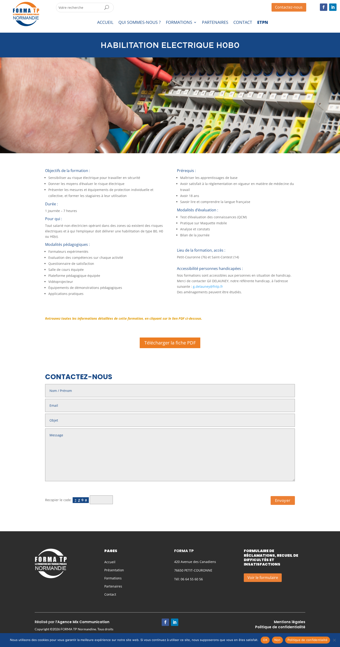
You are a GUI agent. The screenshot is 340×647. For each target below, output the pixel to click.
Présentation (114, 570)
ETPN (262, 22)
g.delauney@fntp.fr (208, 286)
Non (277, 640)
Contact (110, 594)
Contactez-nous (289, 7)
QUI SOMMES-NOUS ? (139, 22)
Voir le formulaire (262, 577)
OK (265, 640)
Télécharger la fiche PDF (170, 343)
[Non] (334, 640)
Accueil (109, 562)
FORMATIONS (179, 22)
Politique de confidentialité (307, 640)
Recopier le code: (59, 500)
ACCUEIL (105, 22)
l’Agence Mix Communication (82, 621)
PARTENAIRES (215, 22)
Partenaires (113, 586)
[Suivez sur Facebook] (323, 7)
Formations (113, 578)
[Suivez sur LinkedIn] (333, 7)
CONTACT (242, 22)
